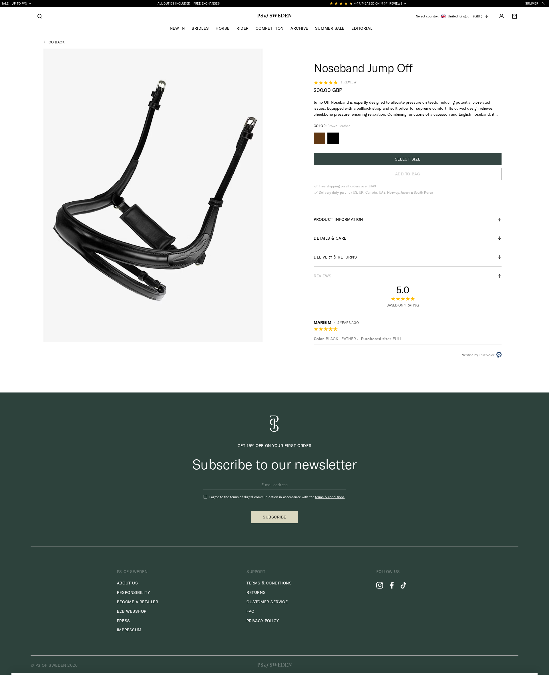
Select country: (427, 16)
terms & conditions (330, 497)
